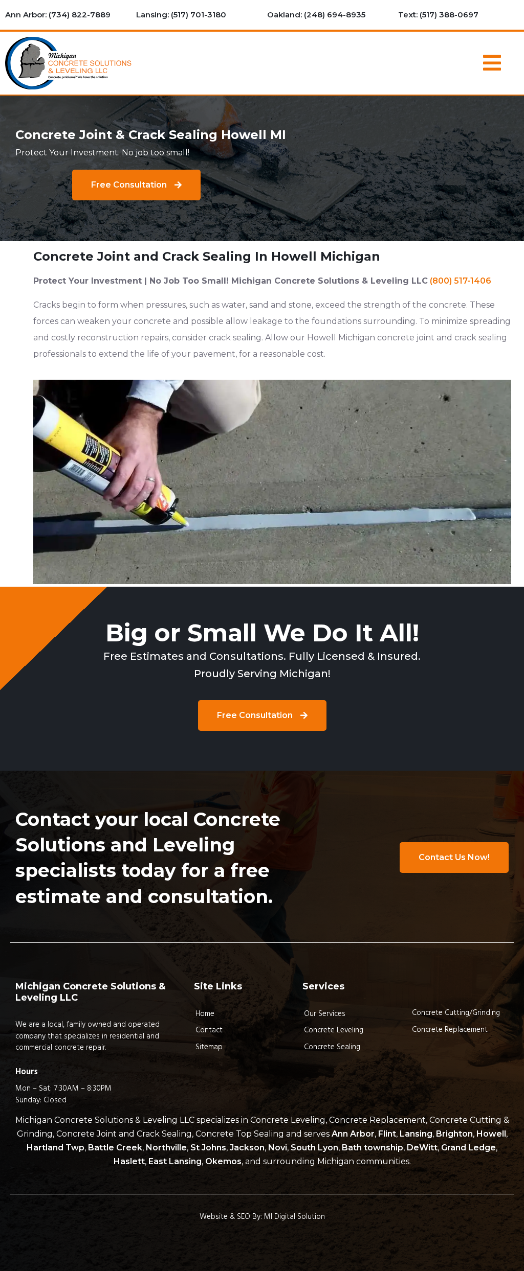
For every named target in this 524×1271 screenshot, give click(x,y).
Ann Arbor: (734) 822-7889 (58, 14)
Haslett (129, 1161)
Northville (166, 1147)
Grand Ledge (468, 1147)
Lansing (416, 1134)
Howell (491, 1134)
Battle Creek (115, 1147)
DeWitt (422, 1147)
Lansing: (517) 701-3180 (181, 14)
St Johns (208, 1147)
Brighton (454, 1134)
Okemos (223, 1161)
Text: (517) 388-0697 (438, 14)
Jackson (247, 1147)
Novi (277, 1147)
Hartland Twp (55, 1147)
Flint (387, 1134)
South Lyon (314, 1147)
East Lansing (175, 1161)
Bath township (372, 1147)
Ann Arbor (353, 1134)
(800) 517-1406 (460, 281)
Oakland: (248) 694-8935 (316, 14)
